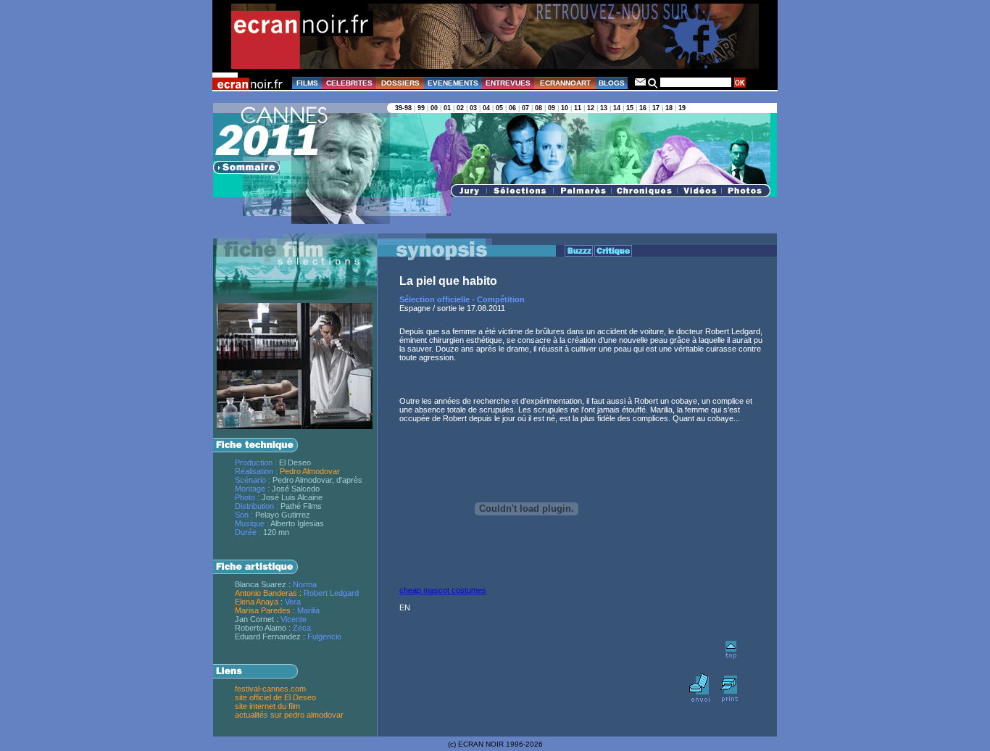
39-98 (403, 108)
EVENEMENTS (453, 83)
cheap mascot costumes (442, 590)
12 (590, 108)
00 (434, 108)
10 (564, 108)
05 (499, 108)
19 (682, 108)
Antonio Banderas (266, 593)
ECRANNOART (565, 83)
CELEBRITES (349, 83)
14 (616, 108)
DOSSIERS (400, 83)
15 (629, 108)
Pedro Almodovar (310, 471)
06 (512, 108)
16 (642, 108)
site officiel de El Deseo (275, 697)
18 (669, 108)
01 (447, 108)
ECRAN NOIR (481, 744)
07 (525, 108)
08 (538, 108)
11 (577, 108)
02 (460, 108)
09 (551, 108)
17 (656, 108)
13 (603, 108)
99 (421, 108)
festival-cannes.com (270, 688)
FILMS (307, 83)
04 (486, 108)
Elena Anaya (256, 601)
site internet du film (267, 706)
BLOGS (612, 83)
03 (473, 108)
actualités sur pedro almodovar (289, 714)
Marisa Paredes (263, 610)
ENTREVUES (508, 83)
